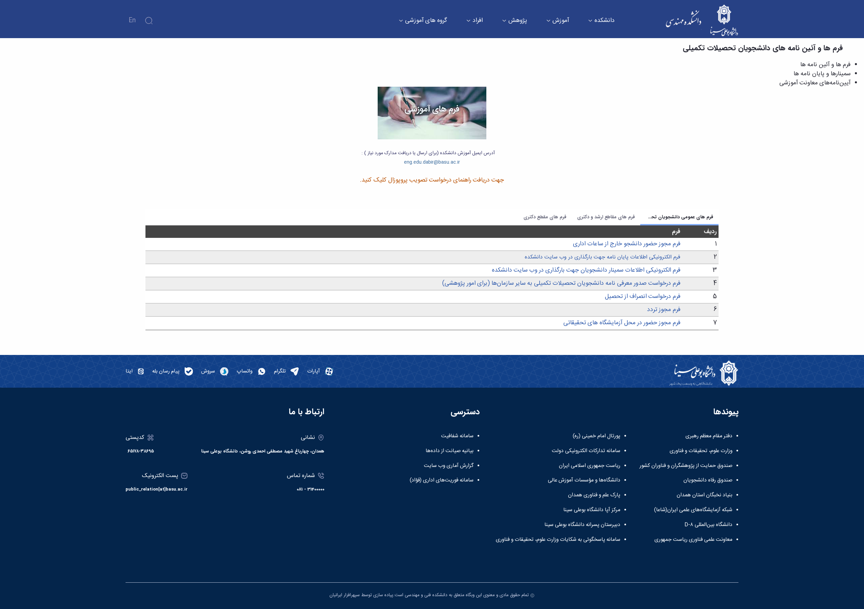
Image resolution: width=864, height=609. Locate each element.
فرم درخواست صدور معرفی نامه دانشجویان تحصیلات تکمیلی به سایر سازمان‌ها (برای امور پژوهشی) (561, 283)
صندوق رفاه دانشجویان (707, 480)
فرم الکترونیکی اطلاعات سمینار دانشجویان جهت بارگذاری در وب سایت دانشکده (586, 270)
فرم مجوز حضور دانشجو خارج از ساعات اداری (626, 244)
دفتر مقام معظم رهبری (708, 436)
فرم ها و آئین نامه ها (825, 65)
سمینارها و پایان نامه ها (821, 74)
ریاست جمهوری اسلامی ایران (589, 466)
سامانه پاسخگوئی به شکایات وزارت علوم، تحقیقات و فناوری (558, 539)
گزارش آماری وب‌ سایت (449, 466)
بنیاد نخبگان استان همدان (704, 495)
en (132, 21)
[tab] (679, 217)
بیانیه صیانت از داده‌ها (450, 451)
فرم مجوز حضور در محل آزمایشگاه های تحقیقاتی (621, 323)
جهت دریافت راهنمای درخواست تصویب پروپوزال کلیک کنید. (432, 180)
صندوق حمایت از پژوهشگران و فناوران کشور (686, 466)
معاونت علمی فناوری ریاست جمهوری (693, 539)
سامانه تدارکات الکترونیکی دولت (586, 451)
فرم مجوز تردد (663, 310)
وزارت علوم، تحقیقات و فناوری (701, 451)
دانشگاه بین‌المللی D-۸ (708, 525)
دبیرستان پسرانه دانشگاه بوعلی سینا (582, 525)
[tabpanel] (432, 278)
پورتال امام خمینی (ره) (596, 436)
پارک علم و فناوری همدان (594, 495)
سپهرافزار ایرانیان (344, 595)
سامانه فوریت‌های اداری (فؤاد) (442, 480)
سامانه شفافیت (457, 436)
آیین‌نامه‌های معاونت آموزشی (814, 83)
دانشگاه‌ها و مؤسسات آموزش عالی (584, 480)
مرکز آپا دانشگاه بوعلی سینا (591, 510)
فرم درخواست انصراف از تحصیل (642, 297)
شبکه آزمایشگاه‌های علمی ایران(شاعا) (693, 510)
